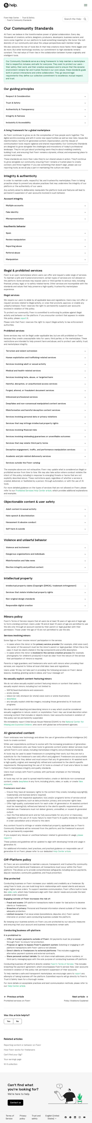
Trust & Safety (28, 18)
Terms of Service (10, 1117)
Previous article (15, 997)
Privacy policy (23, 1117)
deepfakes (11, 699)
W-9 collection (10, 1064)
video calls (12, 892)
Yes (8, 1021)
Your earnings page (12, 1059)
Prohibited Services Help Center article (34, 491)
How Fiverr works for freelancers (19, 1050)
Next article (78, 997)
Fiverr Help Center (11, 18)
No (17, 1021)
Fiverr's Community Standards (19, 20)
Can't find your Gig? (13, 1055)
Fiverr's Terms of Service (62, 964)
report (23, 318)
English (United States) (52, 1117)
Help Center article (62, 851)
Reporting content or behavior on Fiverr (22, 1045)
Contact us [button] (15, 1103)
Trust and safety (36, 1117)
